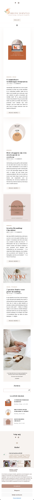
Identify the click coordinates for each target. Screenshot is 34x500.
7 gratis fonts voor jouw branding (16, 291)
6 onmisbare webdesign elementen (17, 81)
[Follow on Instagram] (18, 3)
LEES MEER (17, 378)
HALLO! (17, 20)
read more (13, 112)
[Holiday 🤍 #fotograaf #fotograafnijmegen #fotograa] (20, 463)
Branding (9, 77)
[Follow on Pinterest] (15, 3)
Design (14, 77)
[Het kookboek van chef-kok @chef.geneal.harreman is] (6, 463)
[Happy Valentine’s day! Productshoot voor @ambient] (13, 463)
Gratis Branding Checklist (14, 229)
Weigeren (17, 490)
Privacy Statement (17, 498)
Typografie (14, 287)
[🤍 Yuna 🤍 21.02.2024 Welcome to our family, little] (27, 463)
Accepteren (17, 486)
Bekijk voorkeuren (17, 495)
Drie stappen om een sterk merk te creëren (16, 155)
